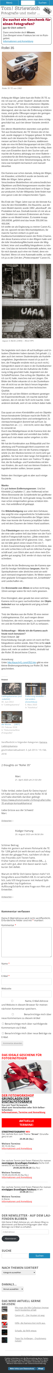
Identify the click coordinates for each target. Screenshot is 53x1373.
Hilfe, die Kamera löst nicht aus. (30, 1323)
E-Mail (5, 976)
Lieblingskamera (9, 746)
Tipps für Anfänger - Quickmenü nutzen (30, 1339)
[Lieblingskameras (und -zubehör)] (11, 689)
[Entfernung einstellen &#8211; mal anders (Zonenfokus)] (35, 689)
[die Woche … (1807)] (11, 717)
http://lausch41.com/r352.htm (21, 662)
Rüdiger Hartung (24, 830)
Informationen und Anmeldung (18, 41)
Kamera (43, 742)
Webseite (6, 988)
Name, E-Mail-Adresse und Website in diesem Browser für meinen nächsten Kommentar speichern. (24, 1004)
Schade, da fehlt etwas (25, 1330)
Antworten (6, 820)
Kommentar (8, 925)
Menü (9, 2)
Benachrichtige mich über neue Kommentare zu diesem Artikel (26, 1016)
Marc (18, 776)
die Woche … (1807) (10, 724)
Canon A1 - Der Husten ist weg (30, 1315)
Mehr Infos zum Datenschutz (22, 1368)
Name (5, 963)
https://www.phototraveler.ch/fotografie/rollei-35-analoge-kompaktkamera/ (26, 801)
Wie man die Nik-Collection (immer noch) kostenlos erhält (32, 1308)
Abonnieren (10, 1238)
